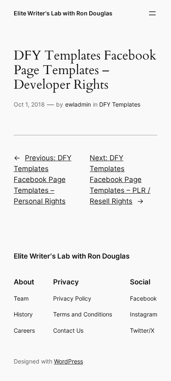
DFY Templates (119, 104)
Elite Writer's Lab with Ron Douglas (63, 13)
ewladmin (78, 104)
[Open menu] (152, 13)
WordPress (68, 361)
